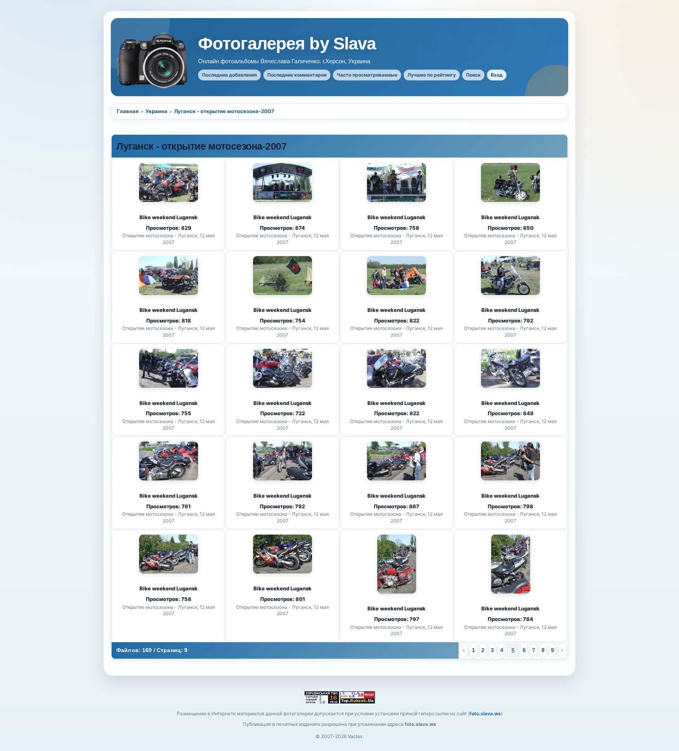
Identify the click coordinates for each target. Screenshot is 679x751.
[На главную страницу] (153, 60)
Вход (497, 75)
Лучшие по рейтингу (431, 75)
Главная (128, 111)
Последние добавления (229, 75)
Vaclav (355, 736)
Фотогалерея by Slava (287, 44)
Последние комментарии (297, 75)
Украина (156, 111)
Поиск (473, 75)
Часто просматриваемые (367, 75)
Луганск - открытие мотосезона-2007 (224, 111)
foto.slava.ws (485, 713)
